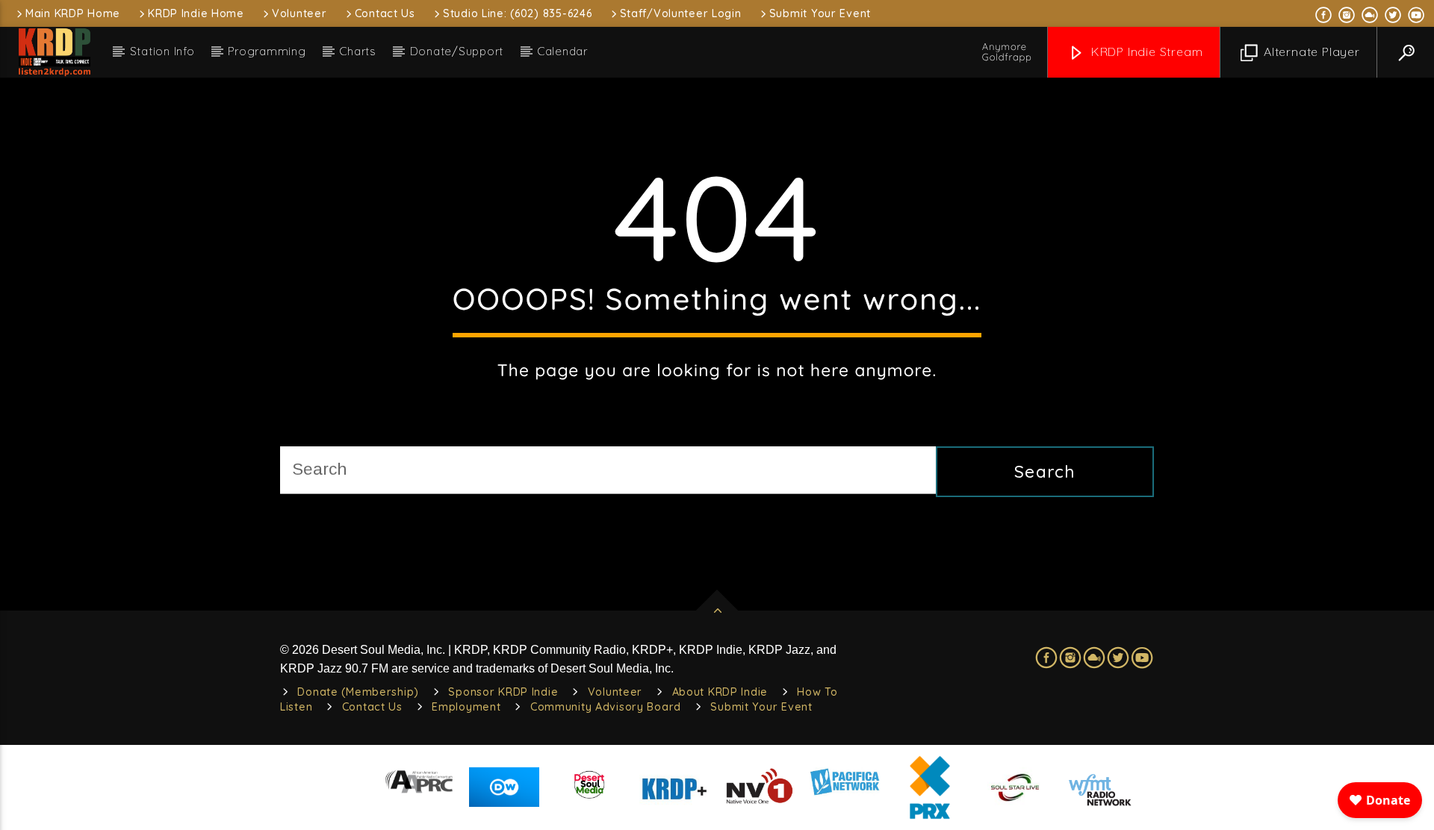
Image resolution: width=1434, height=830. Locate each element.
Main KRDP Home (72, 13)
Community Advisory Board (605, 707)
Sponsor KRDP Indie (503, 692)
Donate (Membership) (358, 692)
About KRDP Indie (720, 692)
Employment (466, 707)
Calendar (562, 51)
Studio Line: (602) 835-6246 (517, 13)
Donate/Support (457, 51)
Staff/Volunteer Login (681, 13)
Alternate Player (1310, 51)
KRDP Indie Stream (1144, 51)
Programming (266, 51)
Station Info (162, 51)
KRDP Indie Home (196, 13)
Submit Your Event (820, 13)
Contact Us (385, 13)
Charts (357, 51)
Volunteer (299, 13)
